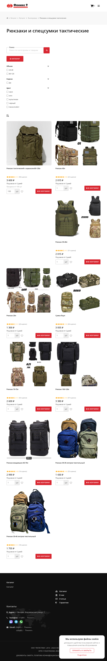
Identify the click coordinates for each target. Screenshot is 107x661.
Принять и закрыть (82, 650)
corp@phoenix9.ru (24, 630)
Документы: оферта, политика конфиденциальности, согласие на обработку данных (53, 655)
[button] (8, 115)
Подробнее (82, 655)
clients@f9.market (23, 627)
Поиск (11, 47)
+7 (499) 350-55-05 (26, 617)
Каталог (10, 587)
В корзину (44, 191)
